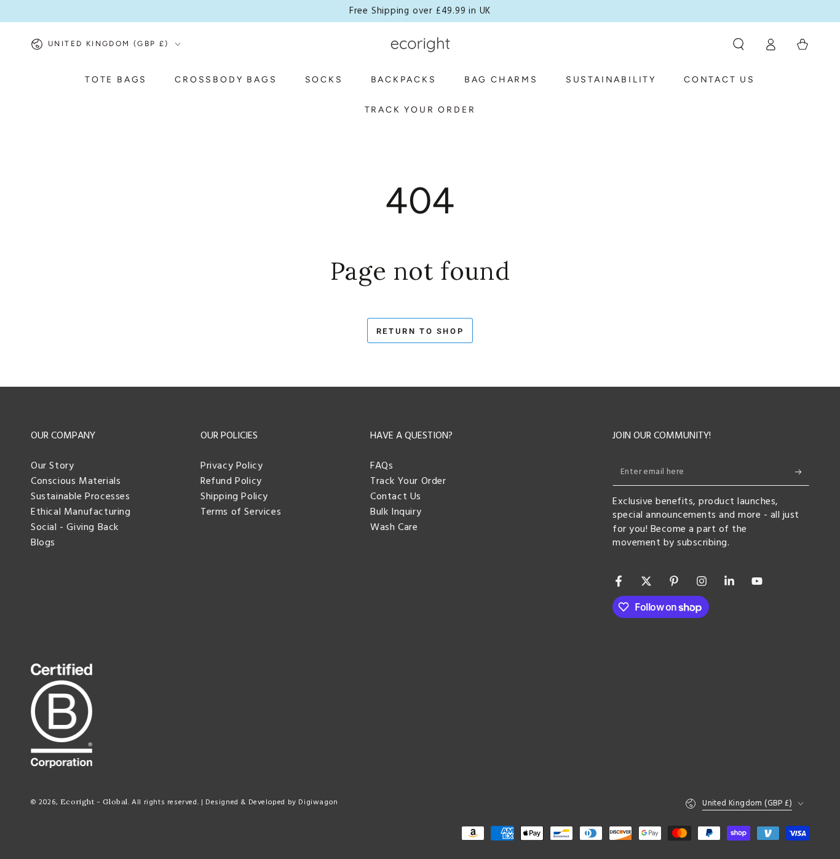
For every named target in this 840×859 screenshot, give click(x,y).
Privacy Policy (231, 466)
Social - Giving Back (75, 528)
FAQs (381, 466)
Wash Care (394, 528)
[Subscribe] (802, 471)
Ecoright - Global (94, 801)
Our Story (52, 466)
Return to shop (420, 331)
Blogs (43, 543)
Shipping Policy (234, 497)
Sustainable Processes (80, 497)
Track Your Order (408, 481)
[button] (739, 44)
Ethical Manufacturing (81, 512)
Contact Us (395, 497)
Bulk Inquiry (395, 512)
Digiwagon (318, 802)
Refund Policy (231, 481)
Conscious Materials (76, 481)
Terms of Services (240, 512)
